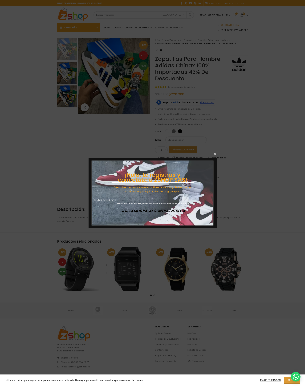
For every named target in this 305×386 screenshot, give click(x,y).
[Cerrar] (215, 154)
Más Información (270, 380)
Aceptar (292, 380)
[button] (296, 377)
